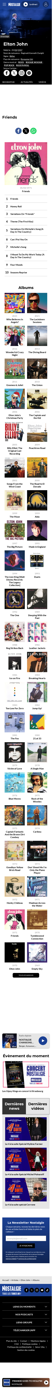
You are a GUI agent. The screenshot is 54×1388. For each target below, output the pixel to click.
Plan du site (11, 1341)
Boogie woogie (34, 62)
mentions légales (11, 1258)
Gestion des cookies (26, 1350)
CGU (16, 1344)
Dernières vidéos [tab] (37, 1106)
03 (16, 50)
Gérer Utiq (39, 1347)
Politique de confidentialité (19, 1347)
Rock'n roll (22, 65)
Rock (21, 62)
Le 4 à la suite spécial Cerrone (20, 1204)
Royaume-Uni (27, 59)
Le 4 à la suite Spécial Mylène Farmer (24, 1143)
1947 (20, 50)
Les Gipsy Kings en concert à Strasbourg (22, 1091)
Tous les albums (26, 975)
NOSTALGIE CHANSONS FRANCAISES (26, 1041)
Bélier (12, 56)
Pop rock (9, 65)
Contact (23, 1341)
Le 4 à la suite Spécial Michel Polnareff (24, 1174)
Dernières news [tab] (14, 1106)
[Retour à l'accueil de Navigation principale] (14, 4)
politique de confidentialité (27, 1258)
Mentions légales (38, 1341)
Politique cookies (30, 1344)
